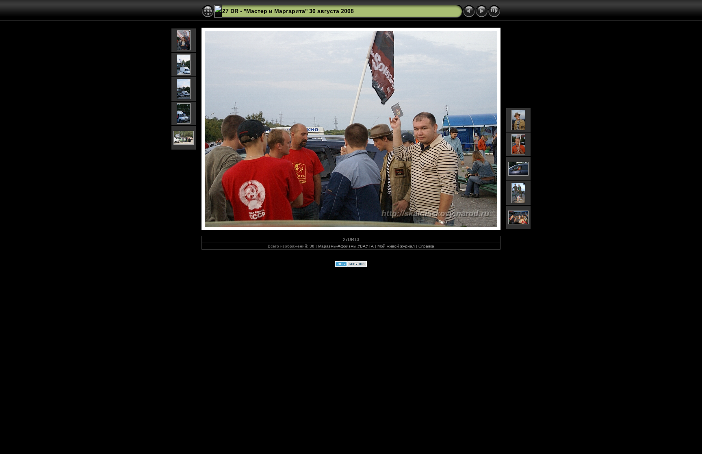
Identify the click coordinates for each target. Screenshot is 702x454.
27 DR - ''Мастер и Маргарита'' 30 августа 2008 (288, 11)
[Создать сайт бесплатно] (351, 265)
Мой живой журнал (396, 246)
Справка (426, 246)
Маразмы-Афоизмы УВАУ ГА (346, 246)
